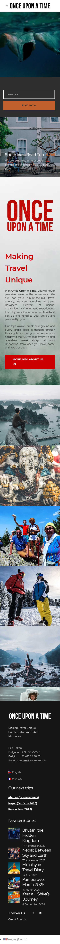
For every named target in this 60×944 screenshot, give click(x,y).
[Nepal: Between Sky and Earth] (14, 853)
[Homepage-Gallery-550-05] (30, 475)
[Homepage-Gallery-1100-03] (30, 415)
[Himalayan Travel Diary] (14, 868)
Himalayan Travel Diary (33, 867)
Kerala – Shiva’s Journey (36, 896)
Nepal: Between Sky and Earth (36, 852)
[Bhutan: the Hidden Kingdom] (14, 833)
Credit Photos (17, 919)
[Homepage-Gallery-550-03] (30, 656)
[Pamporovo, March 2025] (14, 883)
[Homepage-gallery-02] (30, 536)
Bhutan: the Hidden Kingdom (33, 835)
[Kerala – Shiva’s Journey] (14, 897)
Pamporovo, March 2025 (33, 882)
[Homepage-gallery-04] (30, 596)
